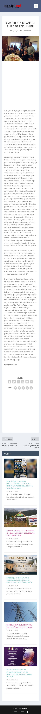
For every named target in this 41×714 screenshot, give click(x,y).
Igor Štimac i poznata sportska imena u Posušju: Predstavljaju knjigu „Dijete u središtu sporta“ (19, 484)
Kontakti (21, 712)
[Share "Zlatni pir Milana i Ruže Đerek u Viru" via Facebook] (9, 382)
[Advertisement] (20, 85)
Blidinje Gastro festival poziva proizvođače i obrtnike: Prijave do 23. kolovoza (20, 533)
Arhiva (15, 712)
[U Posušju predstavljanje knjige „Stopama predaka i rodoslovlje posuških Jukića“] (20, 564)
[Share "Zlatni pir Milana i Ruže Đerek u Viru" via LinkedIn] (23, 382)
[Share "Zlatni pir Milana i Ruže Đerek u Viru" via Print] (31, 382)
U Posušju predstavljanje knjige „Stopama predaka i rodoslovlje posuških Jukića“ (19, 580)
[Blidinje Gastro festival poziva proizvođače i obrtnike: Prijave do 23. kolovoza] (20, 517)
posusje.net (23, 708)
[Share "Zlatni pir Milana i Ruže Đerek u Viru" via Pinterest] (18, 382)
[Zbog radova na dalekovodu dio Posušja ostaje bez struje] (20, 612)
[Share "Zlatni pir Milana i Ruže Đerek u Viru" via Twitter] (14, 382)
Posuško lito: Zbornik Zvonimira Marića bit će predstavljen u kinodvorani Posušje (19, 673)
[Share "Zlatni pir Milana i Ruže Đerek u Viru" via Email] (27, 382)
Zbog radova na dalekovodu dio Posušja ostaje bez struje (19, 626)
